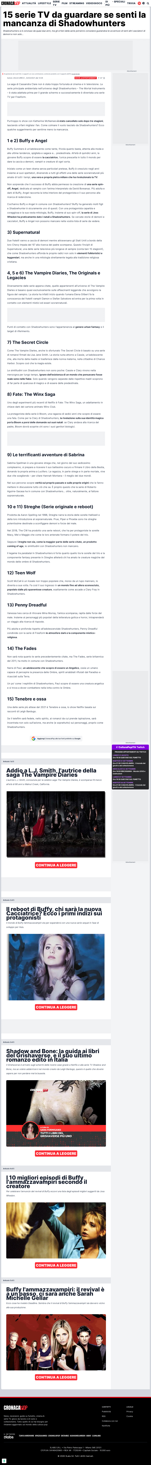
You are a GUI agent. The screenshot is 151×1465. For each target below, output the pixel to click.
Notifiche (106, 1425)
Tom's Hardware (26, 1436)
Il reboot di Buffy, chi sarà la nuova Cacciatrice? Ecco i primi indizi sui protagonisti (54, 913)
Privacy (129, 1411)
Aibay (88, 1436)
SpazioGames (41, 1436)
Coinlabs (96, 1436)
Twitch (140, 747)
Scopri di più (75, 74)
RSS (103, 1416)
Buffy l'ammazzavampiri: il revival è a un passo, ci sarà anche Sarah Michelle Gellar (55, 1293)
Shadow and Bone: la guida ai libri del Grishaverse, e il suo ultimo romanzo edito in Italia (52, 1055)
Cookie (129, 1416)
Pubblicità (106, 1411)
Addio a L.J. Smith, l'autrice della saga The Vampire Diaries (51, 772)
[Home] (10, 3)
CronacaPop (54, 1436)
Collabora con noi (110, 1421)
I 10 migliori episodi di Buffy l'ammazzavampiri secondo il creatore (46, 1182)
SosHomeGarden (77, 1436)
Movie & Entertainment (85, 78)
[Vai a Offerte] (139, 3)
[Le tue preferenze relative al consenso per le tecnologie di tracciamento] (4, 1461)
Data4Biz (65, 1436)
